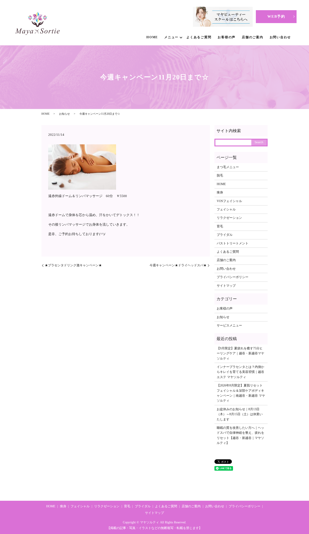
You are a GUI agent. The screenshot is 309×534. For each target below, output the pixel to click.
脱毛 (220, 175)
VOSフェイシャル (229, 201)
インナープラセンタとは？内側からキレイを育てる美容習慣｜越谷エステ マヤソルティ (240, 372)
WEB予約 (276, 16)
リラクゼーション (229, 217)
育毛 (220, 226)
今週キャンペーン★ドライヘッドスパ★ (178, 265)
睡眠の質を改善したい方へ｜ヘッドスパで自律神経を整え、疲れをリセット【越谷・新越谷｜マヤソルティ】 (240, 435)
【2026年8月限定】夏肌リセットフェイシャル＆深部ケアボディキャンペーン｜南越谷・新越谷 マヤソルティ (241, 393)
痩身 (220, 192)
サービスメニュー (229, 325)
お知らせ (64, 113)
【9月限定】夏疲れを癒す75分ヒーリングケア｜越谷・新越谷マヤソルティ (240, 353)
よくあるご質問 (198, 37)
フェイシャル (226, 209)
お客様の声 (226, 37)
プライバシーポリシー (232, 277)
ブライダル (225, 234)
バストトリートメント (232, 243)
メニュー (171, 37)
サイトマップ (226, 285)
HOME (152, 37)
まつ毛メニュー (228, 167)
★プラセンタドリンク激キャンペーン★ (73, 265)
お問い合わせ (280, 37)
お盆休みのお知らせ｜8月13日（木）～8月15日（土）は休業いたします (240, 414)
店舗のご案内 (252, 37)
